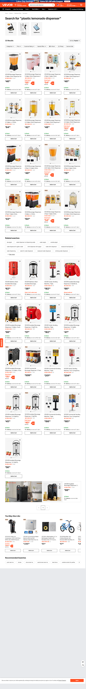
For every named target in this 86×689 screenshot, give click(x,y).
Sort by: (72, 40)
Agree (77, 680)
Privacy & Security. (62, 680)
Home (6, 13)
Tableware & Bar (17, 13)
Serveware (25, 13)
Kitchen (11, 13)
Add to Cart (14, 93)
